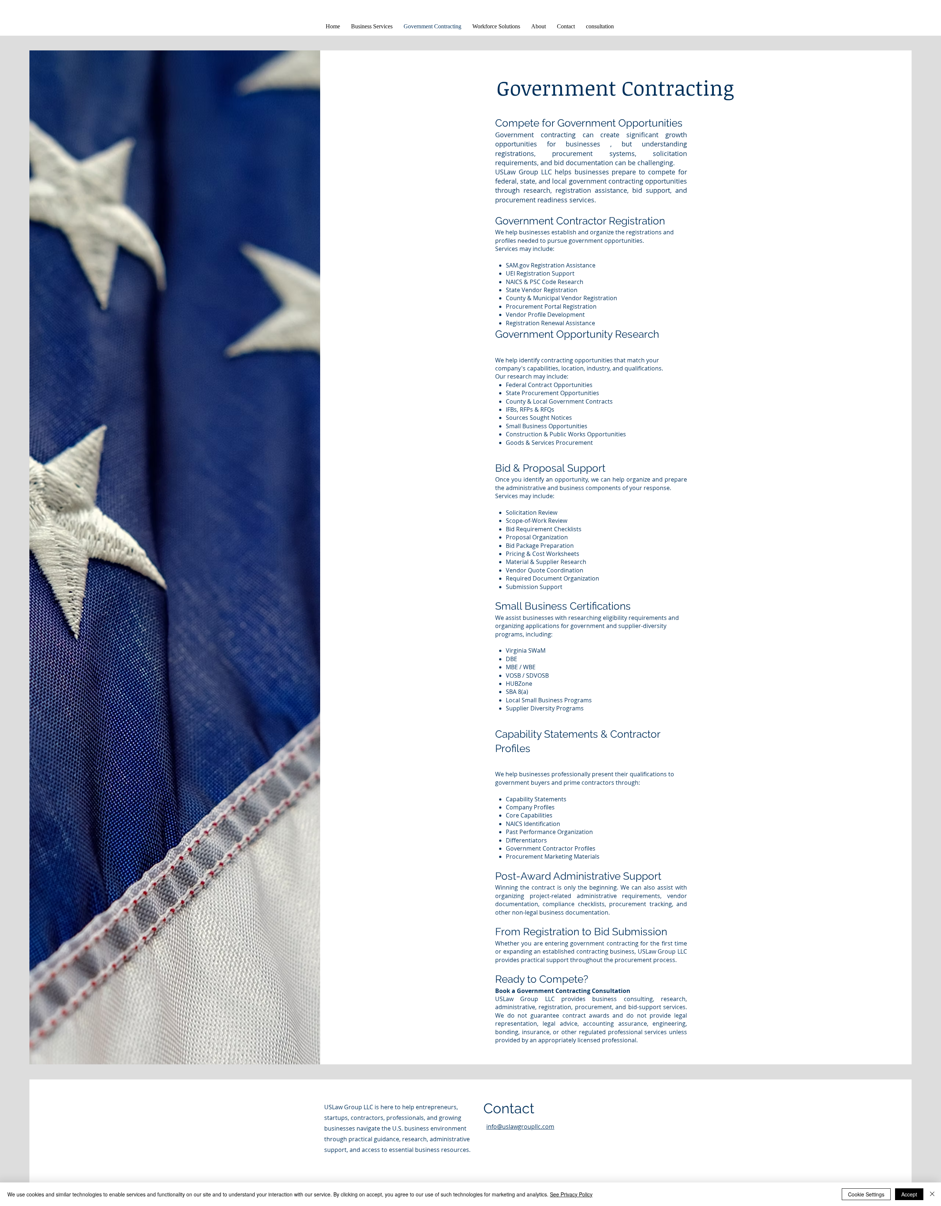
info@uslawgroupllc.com (520, 1126)
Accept (909, 1194)
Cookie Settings (866, 1194)
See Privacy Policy (571, 1194)
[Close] (932, 1194)
